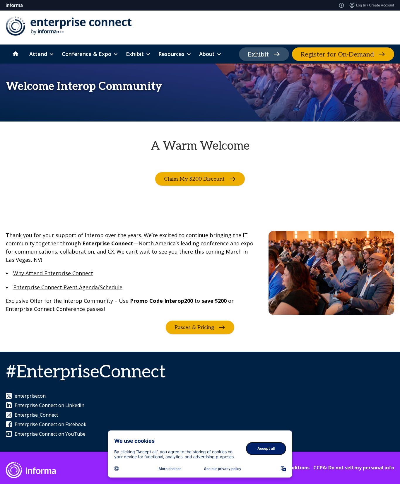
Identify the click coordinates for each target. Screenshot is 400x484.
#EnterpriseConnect (86, 372)
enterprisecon (30, 396)
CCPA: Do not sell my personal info (353, 467)
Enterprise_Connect (36, 415)
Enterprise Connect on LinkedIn (49, 405)
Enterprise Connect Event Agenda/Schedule (67, 287)
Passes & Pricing (194, 327)
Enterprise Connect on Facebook (50, 424)
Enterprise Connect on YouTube (50, 434)
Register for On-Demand (337, 54)
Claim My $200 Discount (194, 179)
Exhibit (258, 54)
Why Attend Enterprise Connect (53, 273)
